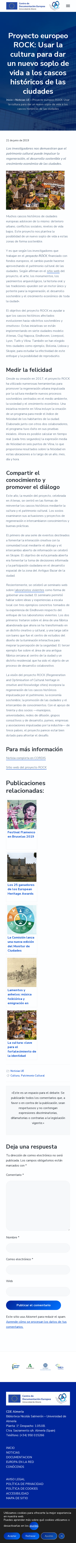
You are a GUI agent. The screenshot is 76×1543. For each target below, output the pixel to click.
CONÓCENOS (15, 1467)
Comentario (15, 1175)
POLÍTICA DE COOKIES (22, 1489)
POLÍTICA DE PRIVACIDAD (24, 1484)
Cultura (15, 1075)
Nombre (12, 1237)
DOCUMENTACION (19, 1457)
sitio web (53, 271)
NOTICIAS (13, 1453)
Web (9, 1281)
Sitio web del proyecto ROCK (26, 767)
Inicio (9, 100)
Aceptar (12, 1536)
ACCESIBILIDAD (17, 1493)
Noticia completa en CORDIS (26, 758)
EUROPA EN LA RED (20, 1462)
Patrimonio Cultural (33, 1075)
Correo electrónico (19, 1259)
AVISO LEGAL (15, 1479)
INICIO (10, 1448)
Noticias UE (22, 100)
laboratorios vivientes (29, 590)
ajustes (33, 1526)
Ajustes (49, 1536)
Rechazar (30, 1536)
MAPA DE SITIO (17, 1498)
